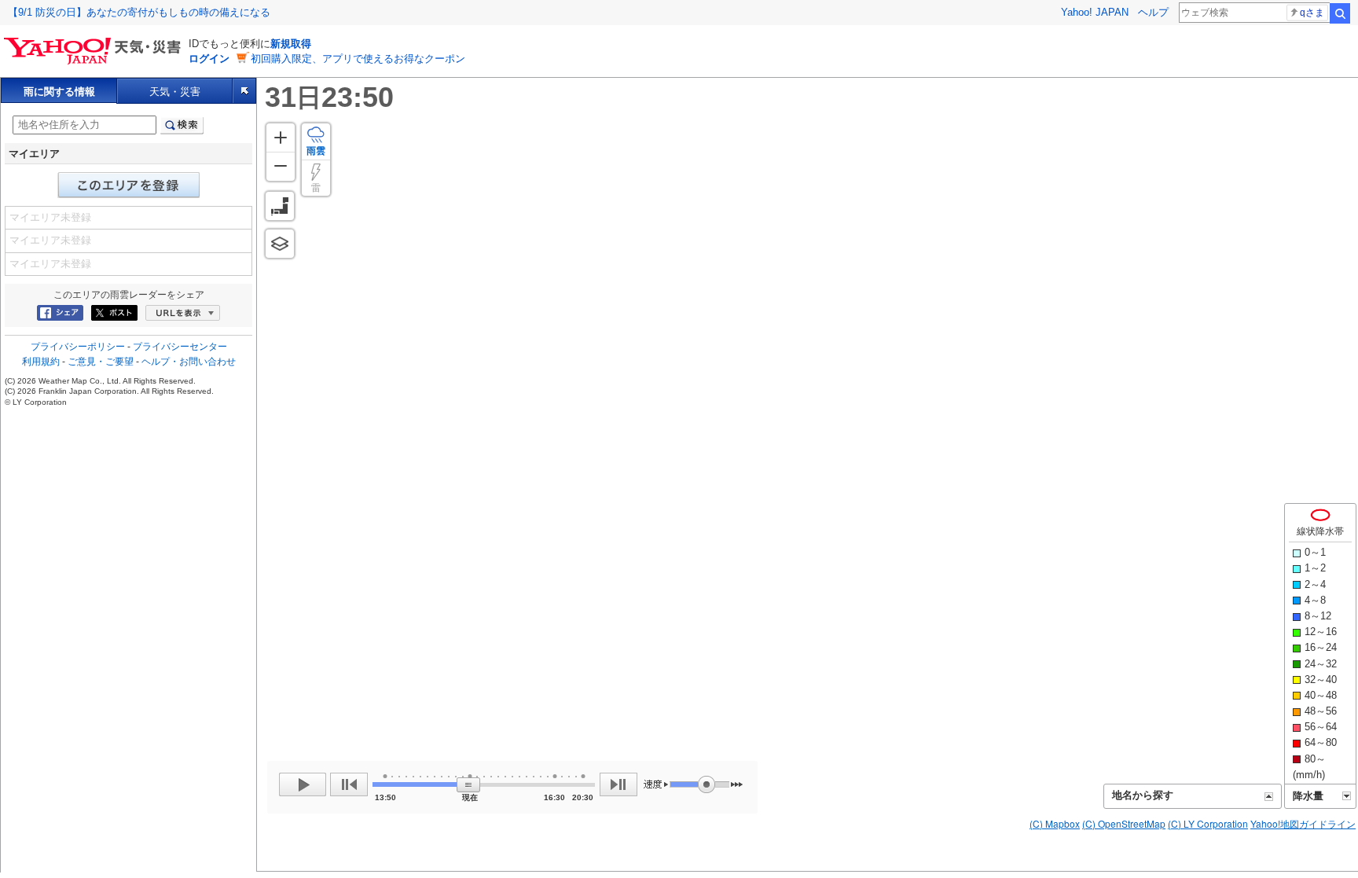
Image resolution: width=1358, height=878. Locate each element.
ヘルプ (1153, 12)
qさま (1312, 12)
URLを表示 (182, 313)
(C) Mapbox (1055, 823)
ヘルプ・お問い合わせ (188, 361)
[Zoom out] (280, 166)
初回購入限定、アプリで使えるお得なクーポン (358, 58)
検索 (1340, 13)
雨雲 (315, 150)
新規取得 (290, 44)
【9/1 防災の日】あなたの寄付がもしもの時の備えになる (139, 12)
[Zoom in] (280, 137)
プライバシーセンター (180, 346)
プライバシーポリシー (78, 346)
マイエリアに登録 (128, 185)
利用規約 (41, 361)
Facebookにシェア (60, 313)
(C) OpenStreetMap (1123, 823)
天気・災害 (174, 91)
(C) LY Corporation (1208, 823)
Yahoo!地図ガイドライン (1303, 823)
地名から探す (1142, 795)
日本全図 (280, 206)
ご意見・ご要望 (101, 361)
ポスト (114, 313)
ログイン (209, 58)
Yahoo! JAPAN (1095, 12)
